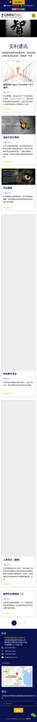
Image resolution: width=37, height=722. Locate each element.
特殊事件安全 (10, 373)
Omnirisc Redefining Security (14, 719)
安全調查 (7, 187)
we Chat (33, 715)
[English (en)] (14, 9)
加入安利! (18, 2)
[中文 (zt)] (23, 9)
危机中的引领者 (11, 137)
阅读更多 (7, 109)
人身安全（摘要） (12, 559)
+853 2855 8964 (28, 6)
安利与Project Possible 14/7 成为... (18, 86)
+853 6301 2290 (10, 651)
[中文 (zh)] (18, 9)
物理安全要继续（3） (14, 593)
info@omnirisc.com (12, 6)
